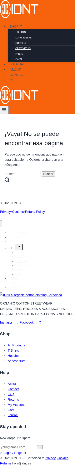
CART (15, 237)
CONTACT (17, 75)
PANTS (19, 53)
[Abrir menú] (4, 110)
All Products (16, 345)
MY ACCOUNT (20, 232)
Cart (11, 410)
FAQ (11, 394)
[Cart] (11, 80)
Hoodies (13, 356)
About (12, 384)
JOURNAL (17, 64)
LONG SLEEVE (23, 37)
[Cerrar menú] (1, 224)
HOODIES (20, 43)
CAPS (18, 59)
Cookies (18, 212)
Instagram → (9, 322)
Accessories (17, 361)
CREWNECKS (23, 48)
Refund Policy (35, 212)
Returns (13, 399)
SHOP (11, 248)
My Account (16, 405)
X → (42, 322)
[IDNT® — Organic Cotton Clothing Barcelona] (31, 295)
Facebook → (29, 322)
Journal (13, 415)
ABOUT (15, 70)
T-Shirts (13, 350)
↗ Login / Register (13, 453)
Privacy (5, 212)
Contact (13, 389)
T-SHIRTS (20, 32)
